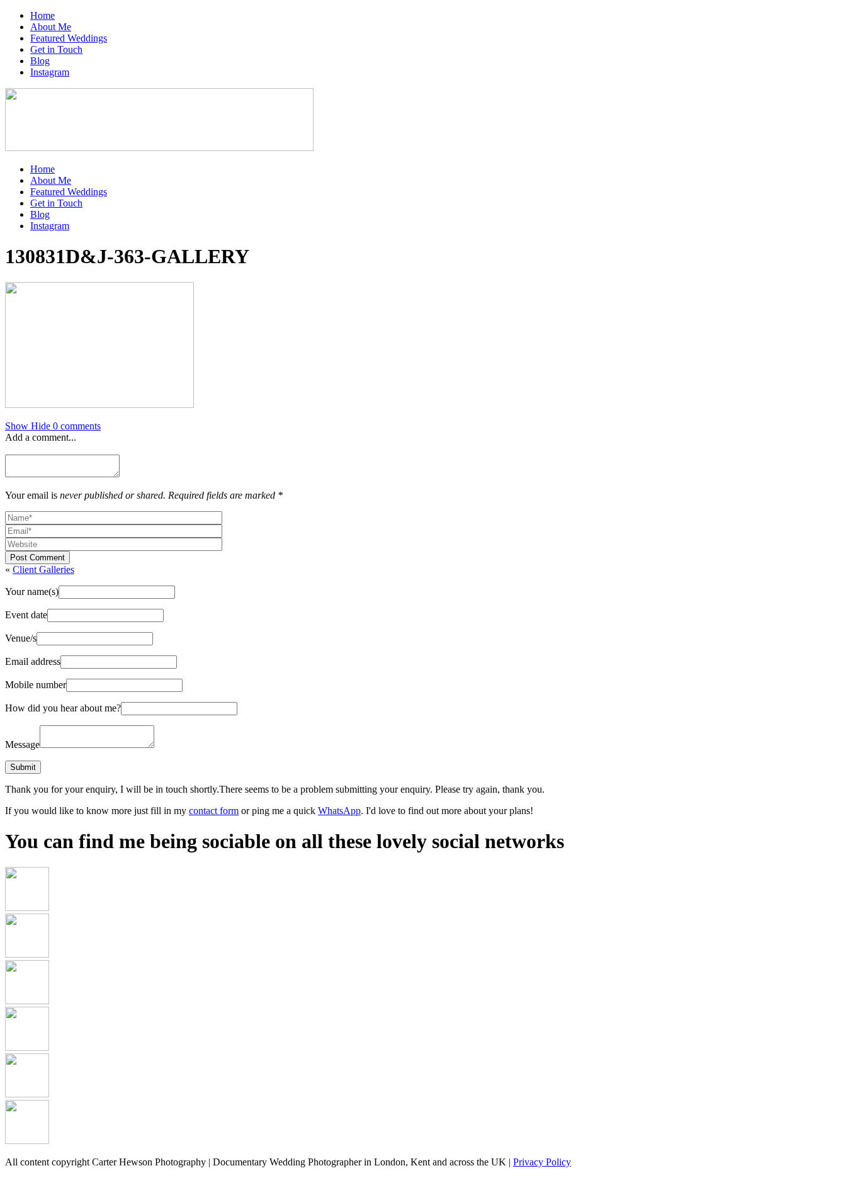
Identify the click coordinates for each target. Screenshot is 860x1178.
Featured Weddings (68, 38)
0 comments (53, 426)
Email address (32, 661)
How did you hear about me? (63, 708)
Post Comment (37, 557)
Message (22, 744)
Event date (26, 614)
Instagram (49, 72)
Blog (40, 60)
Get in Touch (56, 49)
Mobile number (35, 684)
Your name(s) (32, 591)
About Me (50, 26)
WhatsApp (339, 810)
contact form (214, 810)
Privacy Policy (542, 1162)
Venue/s (21, 638)
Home (42, 15)
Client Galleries (43, 569)
